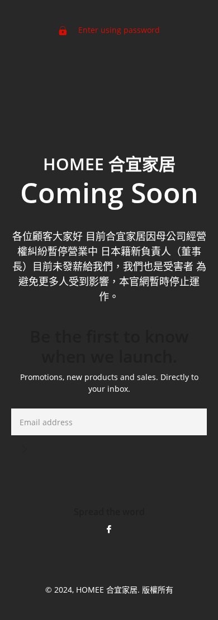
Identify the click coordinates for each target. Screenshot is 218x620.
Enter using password (118, 30)
